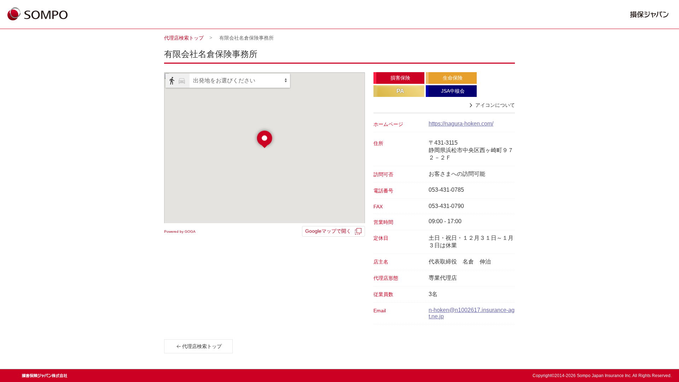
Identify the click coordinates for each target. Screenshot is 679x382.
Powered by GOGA (180, 231)
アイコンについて (495, 105)
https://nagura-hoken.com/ (461, 124)
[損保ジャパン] (37, 14)
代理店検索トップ (184, 38)
